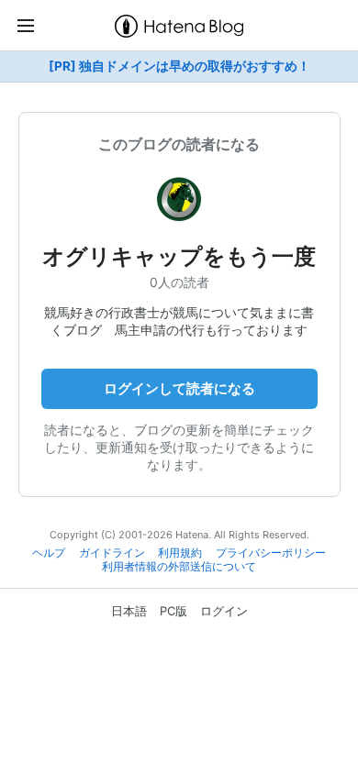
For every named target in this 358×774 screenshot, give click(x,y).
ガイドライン (112, 553)
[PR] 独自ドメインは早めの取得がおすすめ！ (179, 66)
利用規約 (180, 553)
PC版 (173, 610)
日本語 (129, 610)
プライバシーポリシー (271, 553)
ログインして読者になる (179, 388)
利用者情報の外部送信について (179, 566)
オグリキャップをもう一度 (179, 256)
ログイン (224, 610)
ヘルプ (48, 553)
